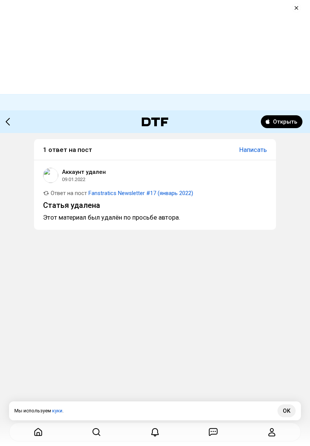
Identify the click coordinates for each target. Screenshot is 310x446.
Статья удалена (71, 205)
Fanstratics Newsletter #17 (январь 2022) (140, 193)
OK (286, 410)
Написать (253, 149)
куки (57, 410)
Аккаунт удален (84, 172)
